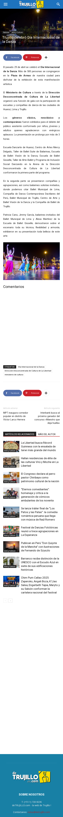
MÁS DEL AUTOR (47, 434)
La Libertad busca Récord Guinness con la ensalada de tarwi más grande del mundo (38, 446)
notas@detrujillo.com (39, 812)
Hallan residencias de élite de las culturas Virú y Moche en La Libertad (39, 462)
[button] (5, 4)
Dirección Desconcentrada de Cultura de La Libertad (28, 370)
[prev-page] (5, 601)
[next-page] (10, 601)
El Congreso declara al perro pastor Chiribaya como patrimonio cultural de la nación (40, 477)
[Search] (58, 4)
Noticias (6, 32)
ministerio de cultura (14, 374)
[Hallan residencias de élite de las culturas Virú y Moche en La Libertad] (11, 462)
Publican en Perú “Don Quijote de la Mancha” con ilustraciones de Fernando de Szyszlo (40, 546)
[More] (46, 57)
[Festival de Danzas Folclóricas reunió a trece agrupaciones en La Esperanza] (11, 531)
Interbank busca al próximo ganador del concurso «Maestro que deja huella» (47, 417)
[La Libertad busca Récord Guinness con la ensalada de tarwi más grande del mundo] (11, 446)
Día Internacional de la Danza (31, 367)
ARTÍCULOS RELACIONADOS (19, 434)
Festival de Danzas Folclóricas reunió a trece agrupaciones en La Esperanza (39, 531)
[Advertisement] (31, 327)
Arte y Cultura (17, 32)
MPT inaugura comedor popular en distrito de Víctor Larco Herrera (15, 416)
